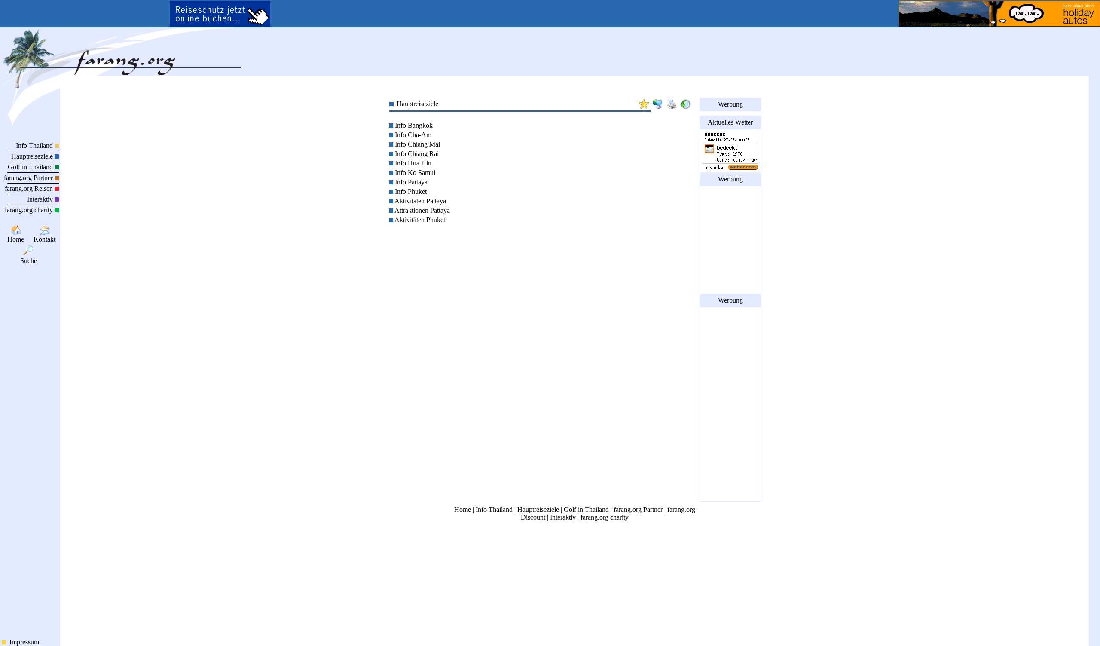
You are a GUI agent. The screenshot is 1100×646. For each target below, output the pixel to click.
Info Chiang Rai (416, 153)
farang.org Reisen (30, 188)
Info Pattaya (410, 182)
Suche (30, 260)
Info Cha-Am (412, 134)
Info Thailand (35, 145)
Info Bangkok (413, 125)
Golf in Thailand (31, 167)
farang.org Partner (29, 177)
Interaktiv (41, 199)
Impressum (22, 642)
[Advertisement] (730, 239)
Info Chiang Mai (416, 144)
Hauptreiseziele (33, 156)
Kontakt (44, 239)
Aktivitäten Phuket (419, 219)
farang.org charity (30, 210)
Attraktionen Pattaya (421, 210)
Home (15, 239)
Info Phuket (410, 191)
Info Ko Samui (414, 172)
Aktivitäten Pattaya (419, 201)
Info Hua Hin (412, 163)
